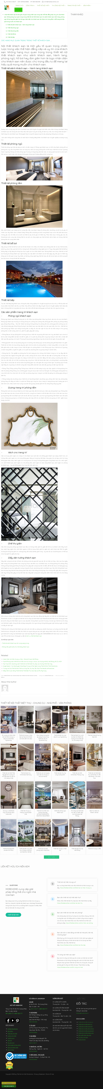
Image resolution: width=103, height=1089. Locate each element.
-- (51, 41)
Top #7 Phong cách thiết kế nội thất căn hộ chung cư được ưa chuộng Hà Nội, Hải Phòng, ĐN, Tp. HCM (32, 661)
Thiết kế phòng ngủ (13, 27)
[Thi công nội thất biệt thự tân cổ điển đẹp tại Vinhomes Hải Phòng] (77, 795)
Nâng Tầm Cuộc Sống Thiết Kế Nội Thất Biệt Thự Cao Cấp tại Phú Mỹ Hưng (24, 670)
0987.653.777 (18, 1013)
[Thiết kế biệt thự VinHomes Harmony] (26, 757)
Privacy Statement (39, 1074)
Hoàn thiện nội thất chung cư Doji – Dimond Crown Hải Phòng (20, 659)
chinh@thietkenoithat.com (51, 1)
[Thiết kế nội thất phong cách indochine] (43, 833)
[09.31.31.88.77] (10, 1086)
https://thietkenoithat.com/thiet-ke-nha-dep (72, 945)
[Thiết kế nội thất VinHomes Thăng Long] (77, 757)
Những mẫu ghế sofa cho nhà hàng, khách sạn (15, 647)
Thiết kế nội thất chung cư (85, 1022)
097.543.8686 (33, 1032)
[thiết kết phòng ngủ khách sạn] (60, 795)
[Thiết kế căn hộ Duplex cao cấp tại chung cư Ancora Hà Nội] (43, 757)
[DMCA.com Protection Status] (9, 1065)
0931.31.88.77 (34, 1009)
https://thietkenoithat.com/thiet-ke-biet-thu (69, 903)
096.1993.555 (33, 1022)
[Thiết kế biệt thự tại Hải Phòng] (77, 833)
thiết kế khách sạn (8, 675)
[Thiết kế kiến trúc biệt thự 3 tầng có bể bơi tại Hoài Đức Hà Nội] (26, 833)
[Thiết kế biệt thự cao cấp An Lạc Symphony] (60, 719)
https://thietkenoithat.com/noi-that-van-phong (79, 923)
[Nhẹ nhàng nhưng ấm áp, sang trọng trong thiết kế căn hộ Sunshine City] (43, 719)
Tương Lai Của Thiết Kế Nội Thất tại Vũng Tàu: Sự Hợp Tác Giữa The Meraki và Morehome (28, 668)
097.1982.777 (10, 1013)
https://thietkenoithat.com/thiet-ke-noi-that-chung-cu (76, 888)
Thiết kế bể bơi (12, 34)
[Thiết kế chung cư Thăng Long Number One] (26, 795)
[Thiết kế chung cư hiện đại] (60, 833)
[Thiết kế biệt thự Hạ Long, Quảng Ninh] (60, 757)
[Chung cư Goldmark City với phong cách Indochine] (8, 795)
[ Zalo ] (3, 1083)
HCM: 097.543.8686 (23, 1)
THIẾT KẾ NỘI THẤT (13, 914)
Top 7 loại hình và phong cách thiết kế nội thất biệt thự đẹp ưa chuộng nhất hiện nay (27, 664)
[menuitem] (19, 5)
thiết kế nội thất (25, 675)
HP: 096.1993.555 (35, 1)
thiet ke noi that (33, 675)
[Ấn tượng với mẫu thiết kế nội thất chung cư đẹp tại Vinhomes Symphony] (8, 719)
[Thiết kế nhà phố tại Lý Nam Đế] (94, 719)
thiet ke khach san (17, 675)
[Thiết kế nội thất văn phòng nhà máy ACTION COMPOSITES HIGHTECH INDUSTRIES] (43, 795)
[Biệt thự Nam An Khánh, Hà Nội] (94, 795)
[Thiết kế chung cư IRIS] (94, 833)
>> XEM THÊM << (52, 857)
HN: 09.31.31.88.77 (11, 1)
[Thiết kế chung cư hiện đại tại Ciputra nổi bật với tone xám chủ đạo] (26, 719)
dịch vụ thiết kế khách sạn (34, 636)
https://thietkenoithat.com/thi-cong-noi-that (70, 967)
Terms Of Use (50, 1074)
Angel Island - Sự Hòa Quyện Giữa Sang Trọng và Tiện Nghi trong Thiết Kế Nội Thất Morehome (30, 666)
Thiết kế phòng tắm (13, 31)
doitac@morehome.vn (82, 1013)
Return (3, 677)
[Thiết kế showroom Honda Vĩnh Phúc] (8, 833)
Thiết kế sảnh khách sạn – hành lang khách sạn (20, 24)
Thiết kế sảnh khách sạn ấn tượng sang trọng (15, 643)
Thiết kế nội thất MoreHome (25, 1074)
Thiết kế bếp (11, 37)
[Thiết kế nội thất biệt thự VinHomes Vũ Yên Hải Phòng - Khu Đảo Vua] (94, 757)
